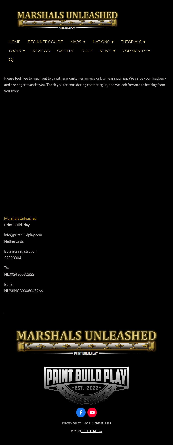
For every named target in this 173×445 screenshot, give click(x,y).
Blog (108, 423)
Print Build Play (91, 431)
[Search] (11, 60)
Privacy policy (71, 423)
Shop (87, 423)
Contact (98, 423)
